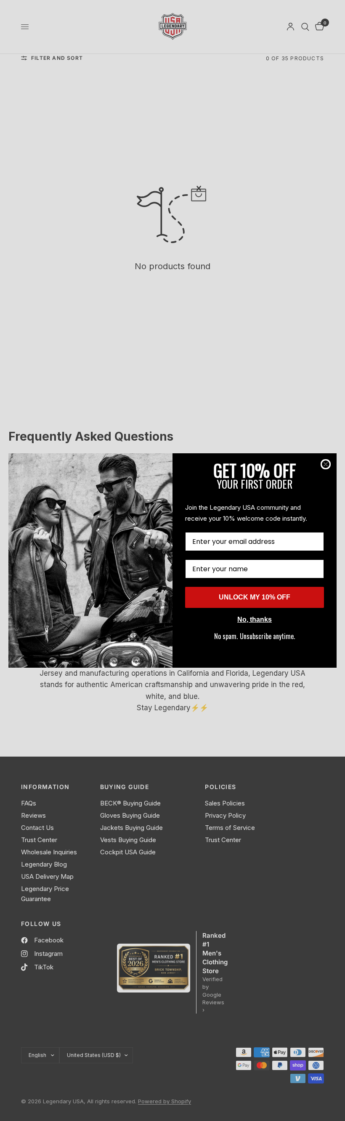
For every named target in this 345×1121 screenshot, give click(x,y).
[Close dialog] (325, 464)
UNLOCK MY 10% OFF (254, 597)
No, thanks (254, 619)
